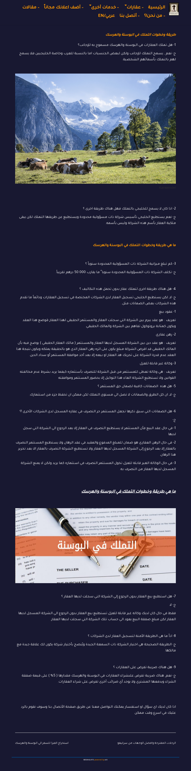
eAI (106, 760)
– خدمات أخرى (105, 7)
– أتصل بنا (129, 16)
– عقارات (135, 7)
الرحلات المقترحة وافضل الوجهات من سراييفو (146, 743)
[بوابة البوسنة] (174, 9)
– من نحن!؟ (154, 16)
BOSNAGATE (88, 760)
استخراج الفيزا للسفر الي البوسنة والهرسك (41, 743)
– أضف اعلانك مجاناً (63, 7)
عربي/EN (106, 16)
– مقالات (30, 7)
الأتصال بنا (56, 707)
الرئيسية (156, 7)
